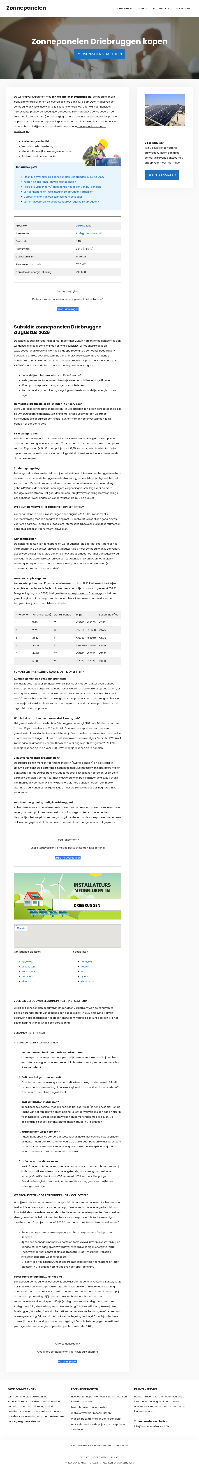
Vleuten (26, 981)
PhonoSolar (88, 981)
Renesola (86, 961)
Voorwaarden (100, 1457)
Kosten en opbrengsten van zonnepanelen (50, 182)
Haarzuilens (28, 971)
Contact (84, 1457)
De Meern (27, 976)
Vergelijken (183, 8)
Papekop (26, 961)
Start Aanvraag (162, 175)
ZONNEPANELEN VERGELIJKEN (99, 54)
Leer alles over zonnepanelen (89, 1407)
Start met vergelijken (68, 857)
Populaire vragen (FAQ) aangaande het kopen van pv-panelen (62, 187)
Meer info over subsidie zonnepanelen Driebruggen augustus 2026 (64, 177)
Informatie (159, 8)
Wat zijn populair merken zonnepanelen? (96, 1419)
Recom (85, 966)
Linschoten (28, 966)
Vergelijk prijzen (67, 1361)
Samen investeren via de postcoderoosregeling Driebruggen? (61, 201)
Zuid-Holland (83, 225)
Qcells (84, 976)
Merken (143, 8)
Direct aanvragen (68, 309)
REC (83, 971)
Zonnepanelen (26, 8)
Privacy (115, 1457)
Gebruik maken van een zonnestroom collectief (53, 197)
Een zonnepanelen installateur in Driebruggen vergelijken (58, 192)
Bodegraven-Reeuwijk (89, 233)
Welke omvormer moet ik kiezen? (91, 1413)
